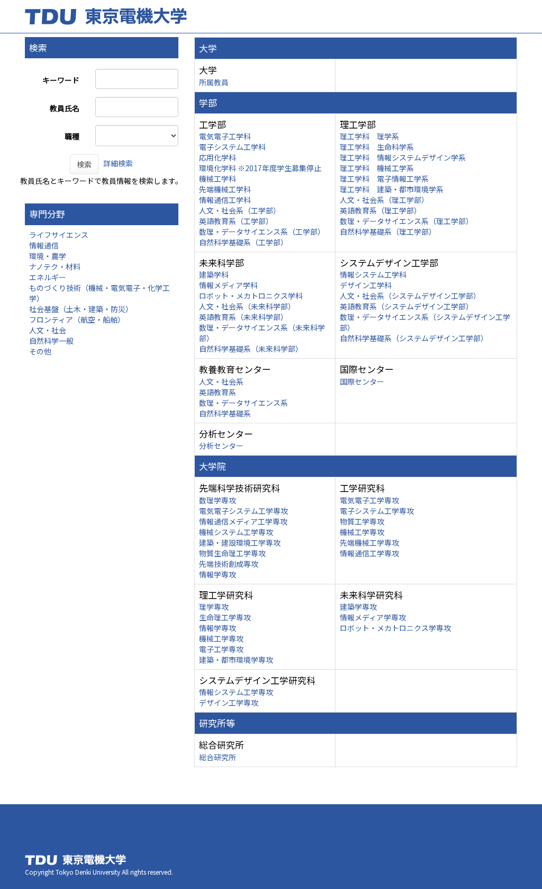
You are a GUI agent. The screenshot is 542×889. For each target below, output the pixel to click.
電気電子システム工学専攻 (243, 510)
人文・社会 (47, 330)
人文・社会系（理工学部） (384, 199)
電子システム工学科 (232, 146)
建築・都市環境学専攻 (236, 659)
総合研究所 (217, 757)
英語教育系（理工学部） (380, 210)
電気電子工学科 (225, 136)
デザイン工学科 (366, 285)
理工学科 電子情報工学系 (384, 178)
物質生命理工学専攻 (232, 553)
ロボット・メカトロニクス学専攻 (395, 628)
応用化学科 (217, 157)
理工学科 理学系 (369, 136)
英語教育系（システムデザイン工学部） (406, 306)
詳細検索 (118, 163)
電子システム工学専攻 (377, 510)
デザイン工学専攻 (228, 702)
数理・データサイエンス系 (243, 402)
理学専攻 (214, 606)
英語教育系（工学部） (236, 221)
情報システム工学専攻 (236, 692)
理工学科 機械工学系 (377, 168)
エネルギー (47, 277)
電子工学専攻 (221, 649)
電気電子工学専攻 (369, 500)
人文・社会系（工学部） (240, 210)
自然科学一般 (51, 340)
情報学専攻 (217, 574)
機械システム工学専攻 (236, 532)
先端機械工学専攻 (369, 542)
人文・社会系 (221, 381)
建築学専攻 (358, 606)
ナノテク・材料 (54, 266)
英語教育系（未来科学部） (243, 317)
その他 (40, 351)
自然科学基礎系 (225, 413)
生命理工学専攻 (225, 617)
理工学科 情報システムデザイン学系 (403, 157)
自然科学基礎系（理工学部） (388, 231)
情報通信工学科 (225, 199)
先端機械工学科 (225, 189)
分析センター (221, 445)
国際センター (362, 381)
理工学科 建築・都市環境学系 (392, 189)
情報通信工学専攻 (369, 553)
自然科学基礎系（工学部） (243, 242)
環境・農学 (47, 256)
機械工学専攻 (362, 532)
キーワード (60, 80)
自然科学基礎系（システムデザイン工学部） (414, 338)
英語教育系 (217, 392)
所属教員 (214, 82)
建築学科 (214, 274)
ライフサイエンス (58, 234)
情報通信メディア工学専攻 (243, 521)
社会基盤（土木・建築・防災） (81, 309)
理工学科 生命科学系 (377, 146)
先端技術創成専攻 (228, 563)
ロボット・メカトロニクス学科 (251, 295)
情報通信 (44, 245)
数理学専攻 (217, 500)
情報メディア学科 (228, 285)
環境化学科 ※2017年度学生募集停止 (260, 168)
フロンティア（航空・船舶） (77, 319)
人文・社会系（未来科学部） (247, 306)
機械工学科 (217, 178)
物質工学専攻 (362, 521)
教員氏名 (64, 108)
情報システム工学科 (373, 274)
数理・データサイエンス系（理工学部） (406, 221)
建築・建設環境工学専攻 (240, 542)
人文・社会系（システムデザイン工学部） (410, 295)
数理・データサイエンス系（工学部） (262, 231)
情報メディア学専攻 (373, 617)
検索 (84, 164)
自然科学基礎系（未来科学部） (251, 348)
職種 (72, 136)
